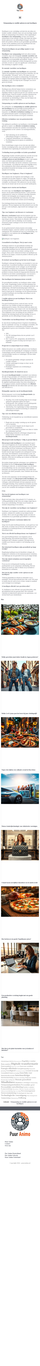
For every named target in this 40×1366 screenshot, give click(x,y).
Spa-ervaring (17, 1091)
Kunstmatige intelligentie (8, 1080)
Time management (32, 1095)
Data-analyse (6, 1064)
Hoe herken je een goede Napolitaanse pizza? (16, 939)
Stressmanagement (28, 1091)
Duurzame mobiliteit (26, 1066)
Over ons (8, 1145)
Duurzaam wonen (15, 1066)
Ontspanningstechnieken (11, 1085)
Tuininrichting (5, 1098)
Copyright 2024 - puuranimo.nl (20, 1163)
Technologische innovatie (25, 1093)
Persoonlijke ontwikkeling (12, 1087)
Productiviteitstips (6, 1089)
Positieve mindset (28, 1087)
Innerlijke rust (26, 1073)
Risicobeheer (16, 1089)
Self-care (21, 1089)
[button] (20, 17)
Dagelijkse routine (29, 1061)
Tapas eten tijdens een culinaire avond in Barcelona (18, 770)
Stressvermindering (8, 1093)
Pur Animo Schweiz (11, 1155)
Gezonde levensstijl (32, 1071)
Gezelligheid (10, 1071)
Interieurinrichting (7, 1077)
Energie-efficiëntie (9, 1068)
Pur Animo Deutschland (13, 1153)
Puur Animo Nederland (12, 1157)
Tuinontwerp (14, 1098)
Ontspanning (33, 1082)
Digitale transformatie (24, 1063)
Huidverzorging (14, 1073)
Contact (7, 1144)
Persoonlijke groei (28, 1085)
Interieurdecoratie (8, 1075)
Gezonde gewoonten (20, 1070)
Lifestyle (6, 1102)
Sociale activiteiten (29, 1089)
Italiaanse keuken (30, 1077)
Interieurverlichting (19, 1077)
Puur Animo (9, 1142)
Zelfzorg (22, 1098)
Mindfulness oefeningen (22, 1082)
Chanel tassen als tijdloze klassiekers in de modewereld (19, 882)
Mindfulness (8, 1082)
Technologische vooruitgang (13, 1095)
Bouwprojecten (17, 1061)
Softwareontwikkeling (7, 1091)
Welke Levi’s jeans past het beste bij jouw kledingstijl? (19, 713)
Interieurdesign (22, 1075)
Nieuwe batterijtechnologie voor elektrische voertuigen (19, 826)
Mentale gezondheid (23, 1080)
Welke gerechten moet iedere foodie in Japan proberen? (20, 657)
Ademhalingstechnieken (7, 1061)
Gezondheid (5, 1073)
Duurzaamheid (6, 1066)
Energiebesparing (23, 1069)
